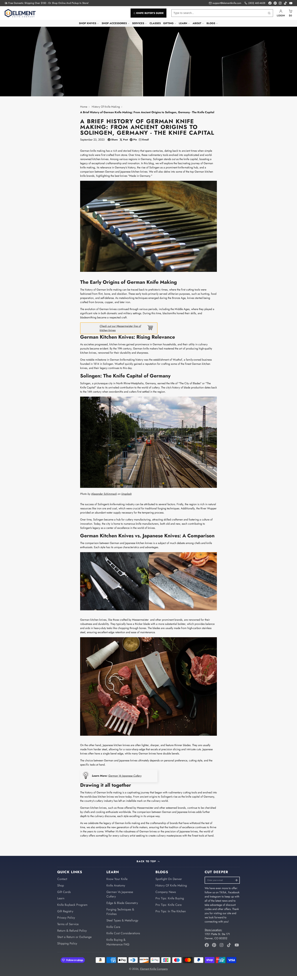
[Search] (269, 13)
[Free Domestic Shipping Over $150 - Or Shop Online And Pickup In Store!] (47, 3)
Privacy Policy (66, 917)
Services (138, 23)
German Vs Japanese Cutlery (125, 776)
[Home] (20, 13)
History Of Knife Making (106, 107)
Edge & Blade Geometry (122, 903)
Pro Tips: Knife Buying (169, 898)
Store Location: (213, 930)
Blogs (211, 23)
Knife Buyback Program (72, 905)
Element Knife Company (154, 969)
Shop (60, 885)
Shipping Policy (67, 943)
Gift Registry (65, 911)
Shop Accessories (114, 23)
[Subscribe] (236, 880)
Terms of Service (68, 924)
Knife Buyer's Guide (150, 13)
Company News (165, 892)
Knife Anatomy (115, 885)
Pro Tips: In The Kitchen (170, 911)
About (197, 23)
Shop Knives (87, 23)
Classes (155, 23)
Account (281, 13)
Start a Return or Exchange (74, 937)
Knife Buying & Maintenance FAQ (117, 941)
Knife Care (113, 927)
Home (83, 107)
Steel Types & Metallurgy (122, 920)
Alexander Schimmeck (104, 494)
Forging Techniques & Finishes (120, 911)
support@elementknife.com (227, 3)
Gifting (168, 23)
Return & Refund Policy (72, 930)
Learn (183, 23)
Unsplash (126, 494)
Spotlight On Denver (168, 879)
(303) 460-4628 (256, 3)
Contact (62, 879)
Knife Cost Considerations (123, 933)
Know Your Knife (116, 879)
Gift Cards (64, 892)
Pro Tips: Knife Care (168, 905)
